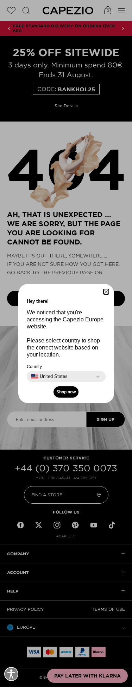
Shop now (66, 392)
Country (34, 366)
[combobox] (49, 376)
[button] (106, 291)
